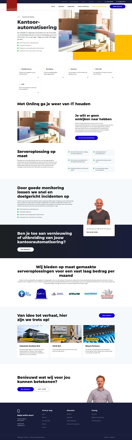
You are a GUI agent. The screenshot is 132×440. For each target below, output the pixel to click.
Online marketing (83, 6)
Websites (61, 6)
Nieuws (83, 1)
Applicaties (71, 6)
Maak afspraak (117, 6)
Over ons (64, 1)
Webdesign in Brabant (23, 437)
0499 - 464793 (42, 389)
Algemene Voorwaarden (98, 417)
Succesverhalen (74, 1)
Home (53, 6)
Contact (99, 1)
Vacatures (91, 1)
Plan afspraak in (25, 249)
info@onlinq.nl (121, 1)
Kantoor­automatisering (99, 6)
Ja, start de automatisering (86, 138)
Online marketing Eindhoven (37, 437)
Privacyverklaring (96, 420)
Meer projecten (106, 315)
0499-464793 (109, 1)
